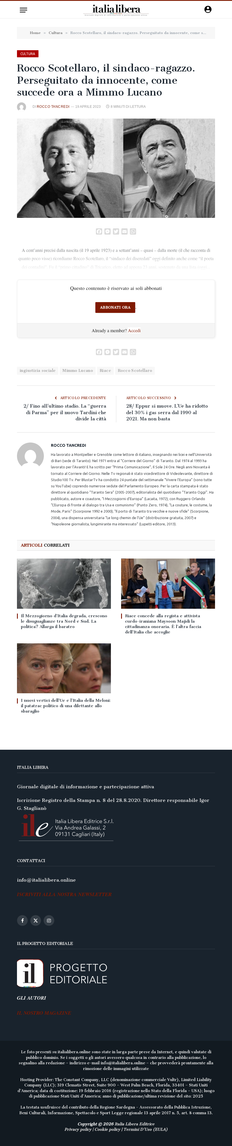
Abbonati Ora (115, 307)
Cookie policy (107, 1129)
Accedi (134, 330)
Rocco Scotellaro (135, 370)
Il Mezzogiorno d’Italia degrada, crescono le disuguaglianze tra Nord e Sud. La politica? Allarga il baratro (64, 621)
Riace (105, 370)
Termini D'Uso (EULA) (145, 1129)
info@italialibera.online (46, 880)
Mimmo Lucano (78, 370)
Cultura (27, 54)
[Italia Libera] (116, 10)
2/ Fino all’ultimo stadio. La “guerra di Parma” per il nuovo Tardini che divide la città (64, 412)
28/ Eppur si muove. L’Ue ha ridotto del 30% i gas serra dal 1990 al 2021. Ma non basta (167, 412)
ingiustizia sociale (37, 370)
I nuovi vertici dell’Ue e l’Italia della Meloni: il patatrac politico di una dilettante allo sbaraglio (66, 706)
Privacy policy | (79, 1129)
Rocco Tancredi (53, 107)
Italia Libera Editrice (134, 1124)
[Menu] (23, 10)
